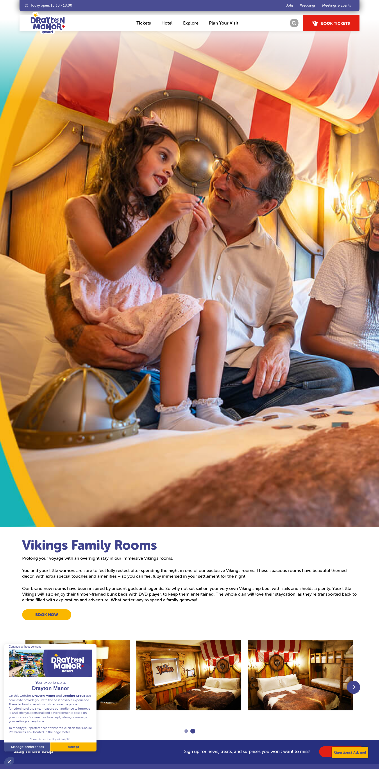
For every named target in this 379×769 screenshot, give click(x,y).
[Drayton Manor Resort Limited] (48, 23)
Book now (46, 614)
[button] (143, 23)
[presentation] (353, 687)
